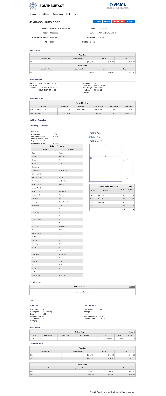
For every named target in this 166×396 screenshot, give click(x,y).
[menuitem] (33, 13)
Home (76, 14)
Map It (130, 21)
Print (108, 21)
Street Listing (44, 14)
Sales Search (58, 14)
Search (33, 14)
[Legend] (53, 311)
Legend (131, 186)
